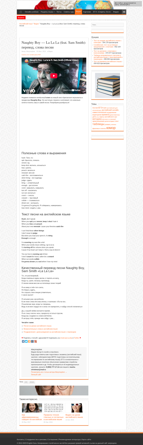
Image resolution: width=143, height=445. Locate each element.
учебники (113, 124)
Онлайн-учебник (31, 12)
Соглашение (52, 439)
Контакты (20, 439)
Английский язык (25, 24)
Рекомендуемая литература (70, 439)
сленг (116, 121)
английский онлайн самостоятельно (105, 111)
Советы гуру (69, 12)
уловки (107, 124)
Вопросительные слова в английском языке (41, 329)
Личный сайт (36, 374)
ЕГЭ (100, 108)
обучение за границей (109, 119)
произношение (98, 121)
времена (106, 115)
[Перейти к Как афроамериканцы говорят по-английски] (32, 407)
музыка (32, 382)
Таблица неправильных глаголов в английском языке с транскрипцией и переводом (108, 57)
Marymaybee (30, 51)
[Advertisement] (53, 32)
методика (97, 119)
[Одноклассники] (29, 341)
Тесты (59, 12)
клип (26, 382)
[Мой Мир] (32, 341)
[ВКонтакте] (23, 341)
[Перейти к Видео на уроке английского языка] (76, 407)
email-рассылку (66, 338)
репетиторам (109, 121)
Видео (78, 12)
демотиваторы (115, 115)
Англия (95, 108)
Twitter (76, 338)
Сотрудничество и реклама (35, 439)
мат (116, 117)
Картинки (87, 12)
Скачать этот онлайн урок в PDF (31, 55)
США (104, 108)
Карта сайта (86, 439)
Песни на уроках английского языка (37, 326)
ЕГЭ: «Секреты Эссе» (102, 12)
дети (94, 117)
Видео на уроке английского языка (74, 416)
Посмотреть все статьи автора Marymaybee (49, 372)
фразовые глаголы (99, 128)
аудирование (111, 112)
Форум (116, 12)
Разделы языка (47, 12)
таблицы (98, 124)
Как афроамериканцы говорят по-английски (32, 417)
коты (97, 117)
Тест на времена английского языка (108, 61)
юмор (111, 128)
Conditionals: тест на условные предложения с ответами (106, 46)
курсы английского (107, 117)
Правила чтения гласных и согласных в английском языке (54, 417)
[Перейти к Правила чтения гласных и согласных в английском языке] (54, 407)
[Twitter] (26, 341)
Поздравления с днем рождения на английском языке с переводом (50, 332)
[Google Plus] (35, 341)
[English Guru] (71, 5)
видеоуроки (97, 115)
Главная (21, 12)
